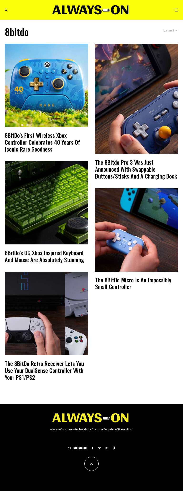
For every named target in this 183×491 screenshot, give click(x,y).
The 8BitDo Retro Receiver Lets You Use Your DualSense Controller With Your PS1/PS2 (44, 370)
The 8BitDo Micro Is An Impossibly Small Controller (133, 283)
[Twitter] (99, 448)
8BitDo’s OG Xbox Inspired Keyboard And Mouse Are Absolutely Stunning (44, 256)
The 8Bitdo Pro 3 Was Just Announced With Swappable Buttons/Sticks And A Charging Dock (136, 169)
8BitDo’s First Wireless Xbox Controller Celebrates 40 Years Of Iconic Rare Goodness (42, 142)
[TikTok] (114, 448)
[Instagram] (106, 448)
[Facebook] (92, 448)
